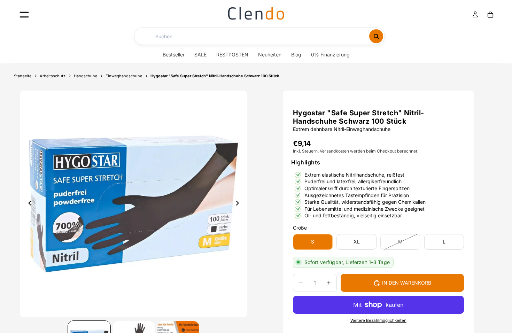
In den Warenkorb (406, 283)
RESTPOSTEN (232, 54)
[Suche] (376, 36)
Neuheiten (269, 54)
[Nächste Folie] (239, 203)
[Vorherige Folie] (28, 203)
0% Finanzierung (330, 54)
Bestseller (174, 54)
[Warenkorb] (490, 14)
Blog (296, 54)
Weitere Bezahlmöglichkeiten (378, 320)
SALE (200, 54)
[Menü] (24, 14)
